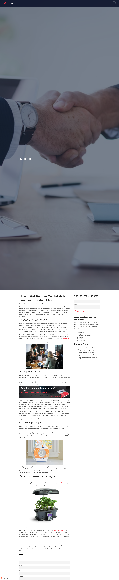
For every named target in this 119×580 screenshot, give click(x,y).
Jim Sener (26, 303)
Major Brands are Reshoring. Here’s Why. (85, 352)
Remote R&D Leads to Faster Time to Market (86, 350)
